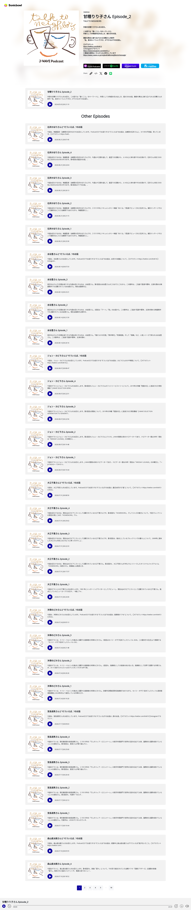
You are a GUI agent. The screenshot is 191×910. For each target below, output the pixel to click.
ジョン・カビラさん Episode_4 (61, 381)
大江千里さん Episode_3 (58, 533)
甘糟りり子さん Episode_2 (59, 91)
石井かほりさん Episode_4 (59, 152)
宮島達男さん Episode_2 (58, 787)
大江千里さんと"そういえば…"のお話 (63, 482)
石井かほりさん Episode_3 (59, 178)
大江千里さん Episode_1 (58, 584)
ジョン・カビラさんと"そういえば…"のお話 (66, 355)
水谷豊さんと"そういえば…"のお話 (62, 254)
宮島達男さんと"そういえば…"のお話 (63, 711)
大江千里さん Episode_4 (58, 508)
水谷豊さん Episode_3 (57, 279)
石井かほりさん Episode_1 (59, 228)
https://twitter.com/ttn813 (92, 46)
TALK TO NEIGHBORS (92, 21)
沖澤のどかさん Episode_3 (59, 635)
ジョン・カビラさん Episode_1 (61, 457)
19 (111, 888)
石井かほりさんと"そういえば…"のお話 (64, 127)
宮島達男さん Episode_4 (58, 736)
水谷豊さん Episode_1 (57, 330)
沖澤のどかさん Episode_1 (59, 686)
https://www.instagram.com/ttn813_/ (96, 51)
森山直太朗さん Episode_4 (59, 864)
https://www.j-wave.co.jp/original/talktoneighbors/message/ (104, 55)
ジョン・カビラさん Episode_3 (61, 406)
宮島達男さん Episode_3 (58, 762)
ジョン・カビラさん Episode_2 (61, 432)
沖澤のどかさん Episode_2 (59, 660)
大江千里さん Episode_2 (58, 559)
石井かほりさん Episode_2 (59, 203)
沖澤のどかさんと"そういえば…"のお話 (64, 609)
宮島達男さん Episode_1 (58, 813)
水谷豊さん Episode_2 (57, 305)
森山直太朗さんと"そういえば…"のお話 (64, 838)
